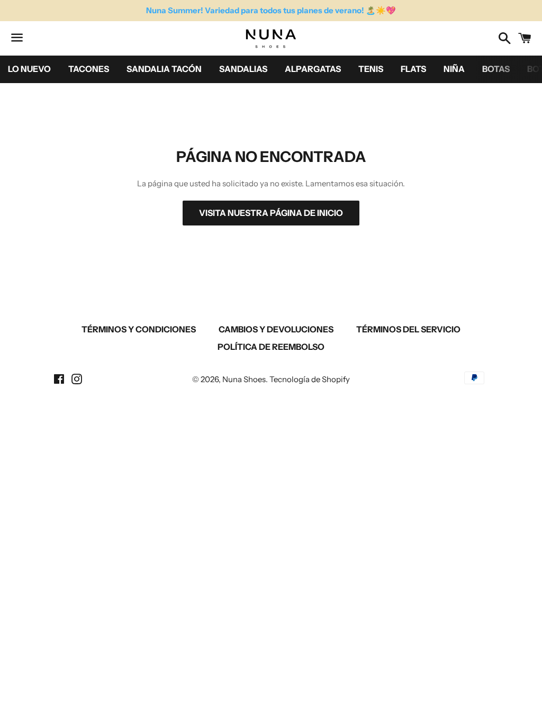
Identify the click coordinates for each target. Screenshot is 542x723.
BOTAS (496, 69)
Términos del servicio (408, 329)
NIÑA (454, 69)
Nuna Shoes (244, 379)
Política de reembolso (271, 346)
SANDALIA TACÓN (164, 69)
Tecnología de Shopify (309, 379)
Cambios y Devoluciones (276, 329)
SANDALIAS (243, 69)
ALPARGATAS (313, 69)
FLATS (413, 69)
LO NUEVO (29, 69)
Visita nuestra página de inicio (271, 212)
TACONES (88, 69)
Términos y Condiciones (139, 329)
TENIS (370, 69)
